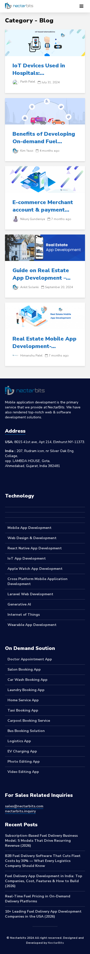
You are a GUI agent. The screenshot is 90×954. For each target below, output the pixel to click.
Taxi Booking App (23, 710)
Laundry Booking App (26, 690)
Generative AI (19, 604)
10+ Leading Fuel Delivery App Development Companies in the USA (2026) (43, 914)
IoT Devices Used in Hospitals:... (38, 69)
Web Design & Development (32, 538)
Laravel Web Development (30, 594)
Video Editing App (23, 771)
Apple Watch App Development (35, 568)
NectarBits (56, 943)
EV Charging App (22, 751)
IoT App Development (27, 558)
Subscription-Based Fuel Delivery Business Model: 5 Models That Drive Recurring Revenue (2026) (41, 840)
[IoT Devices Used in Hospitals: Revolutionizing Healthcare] (45, 42)
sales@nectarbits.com (24, 806)
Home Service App (23, 700)
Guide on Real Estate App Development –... (41, 274)
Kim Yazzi (26, 151)
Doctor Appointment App (30, 659)
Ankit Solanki (29, 287)
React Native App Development (35, 548)
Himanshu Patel (31, 356)
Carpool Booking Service (29, 720)
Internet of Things (24, 614)
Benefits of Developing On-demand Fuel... (43, 137)
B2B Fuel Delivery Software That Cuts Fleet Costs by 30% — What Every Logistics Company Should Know (42, 860)
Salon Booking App (24, 669)
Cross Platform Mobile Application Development (38, 581)
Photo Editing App (24, 761)
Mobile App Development (30, 527)
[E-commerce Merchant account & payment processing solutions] (45, 179)
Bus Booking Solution (26, 730)
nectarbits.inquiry (20, 811)
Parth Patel (27, 82)
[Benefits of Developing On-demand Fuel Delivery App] (45, 111)
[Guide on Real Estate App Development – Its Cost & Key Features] (45, 247)
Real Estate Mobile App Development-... (44, 342)
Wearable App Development (32, 624)
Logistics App (19, 741)
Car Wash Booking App (28, 679)
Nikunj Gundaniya (32, 219)
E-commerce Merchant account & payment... (42, 206)
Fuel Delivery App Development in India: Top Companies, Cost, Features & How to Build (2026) (43, 881)
